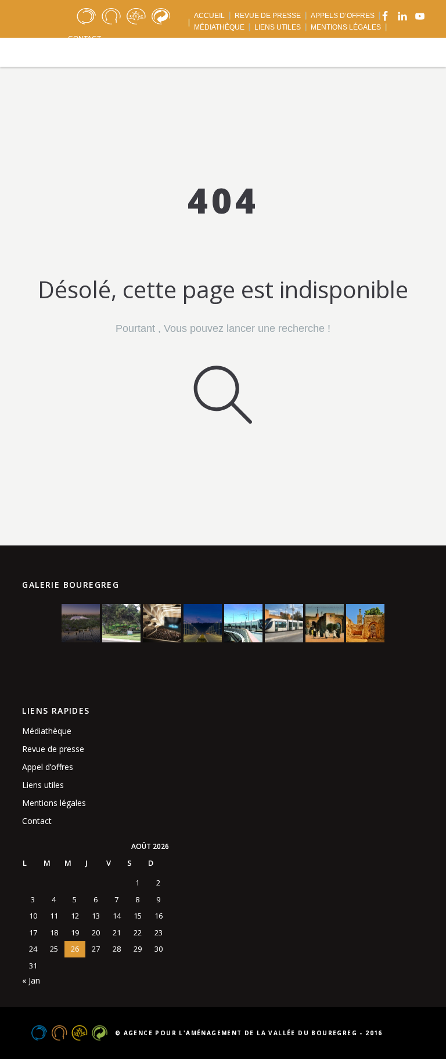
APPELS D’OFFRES (343, 16)
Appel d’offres (47, 766)
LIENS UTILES (277, 27)
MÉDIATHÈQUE (219, 27)
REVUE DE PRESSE (268, 16)
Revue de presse (53, 748)
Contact (37, 820)
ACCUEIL (209, 16)
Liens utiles (43, 784)
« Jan (31, 980)
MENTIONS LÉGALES (346, 27)
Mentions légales (54, 802)
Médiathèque (46, 730)
